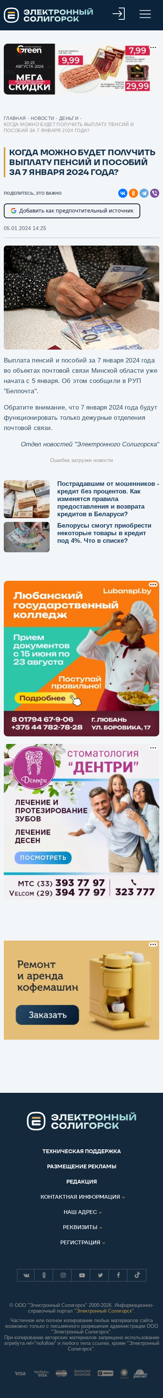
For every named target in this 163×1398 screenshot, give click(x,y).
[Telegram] (144, 193)
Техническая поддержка (81, 1151)
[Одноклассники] (133, 193)
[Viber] (154, 193)
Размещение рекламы (81, 1166)
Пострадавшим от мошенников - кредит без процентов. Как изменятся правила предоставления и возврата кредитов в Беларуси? (108, 499)
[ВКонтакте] (122, 193)
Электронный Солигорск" (105, 1311)
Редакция (81, 1181)
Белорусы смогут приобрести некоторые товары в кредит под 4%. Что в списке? (104, 533)
